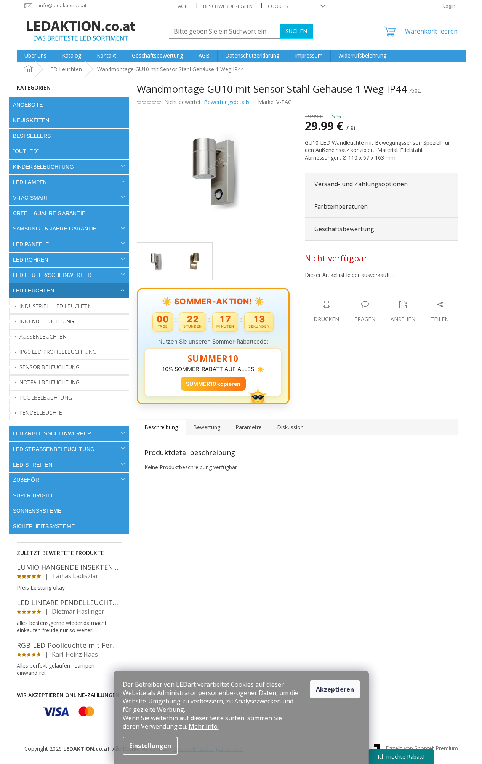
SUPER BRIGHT (33, 495)
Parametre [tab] (248, 427)
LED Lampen (30, 182)
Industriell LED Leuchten (55, 306)
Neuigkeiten (31, 120)
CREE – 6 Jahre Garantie (49, 213)
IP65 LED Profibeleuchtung (57, 351)
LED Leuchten (33, 291)
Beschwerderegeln (228, 6)
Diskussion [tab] (290, 427)
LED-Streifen (32, 465)
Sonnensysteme (37, 511)
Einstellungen (150, 746)
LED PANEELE (31, 244)
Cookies (278, 6)
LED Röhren (30, 260)
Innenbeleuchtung (46, 321)
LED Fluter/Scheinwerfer (52, 275)
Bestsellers (32, 136)
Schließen (357, 296)
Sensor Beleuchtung (49, 367)
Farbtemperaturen (341, 206)
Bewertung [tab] (206, 427)
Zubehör (26, 480)
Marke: (274, 101)
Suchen (296, 31)
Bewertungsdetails (227, 101)
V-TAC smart (31, 198)
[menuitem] (35, 56)
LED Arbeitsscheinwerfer (52, 433)
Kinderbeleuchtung (43, 167)
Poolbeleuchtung (45, 397)
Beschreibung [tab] (161, 427)
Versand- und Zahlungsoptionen (361, 184)
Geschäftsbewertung (344, 229)
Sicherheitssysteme (44, 526)
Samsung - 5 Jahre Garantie (55, 228)
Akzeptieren (335, 689)
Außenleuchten (43, 336)
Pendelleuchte (40, 412)
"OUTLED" (26, 151)
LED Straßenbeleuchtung (54, 449)
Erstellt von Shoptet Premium (422, 747)
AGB (183, 6)
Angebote (28, 105)
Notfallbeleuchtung (49, 382)
